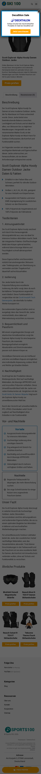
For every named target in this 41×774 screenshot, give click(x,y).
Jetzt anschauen (20, 31)
